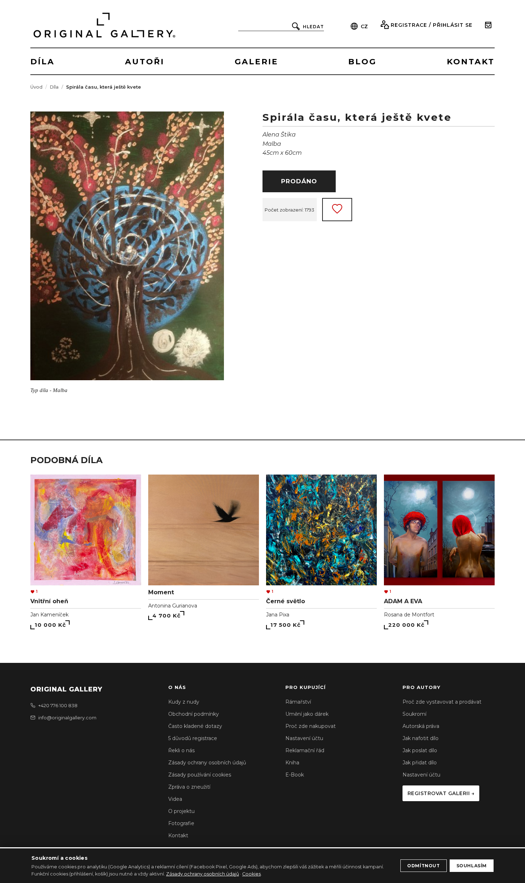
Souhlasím (471, 865)
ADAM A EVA (403, 601)
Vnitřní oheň (49, 601)
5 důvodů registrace (192, 738)
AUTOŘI (144, 61)
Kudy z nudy (183, 702)
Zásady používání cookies (199, 775)
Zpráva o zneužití (189, 787)
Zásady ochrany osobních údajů (207, 762)
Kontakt (178, 835)
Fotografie (181, 823)
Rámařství (298, 702)
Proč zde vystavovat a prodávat (441, 702)
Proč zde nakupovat (310, 726)
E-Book (294, 775)
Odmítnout (423, 865)
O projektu (181, 811)
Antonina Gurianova (172, 605)
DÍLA (42, 61)
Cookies (251, 874)
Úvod (36, 87)
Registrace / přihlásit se (431, 25)
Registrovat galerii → (441, 793)
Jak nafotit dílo (420, 738)
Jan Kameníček (49, 614)
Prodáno (299, 181)
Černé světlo (285, 601)
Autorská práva (420, 726)
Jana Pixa (277, 614)
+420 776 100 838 (58, 705)
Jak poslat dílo (419, 750)
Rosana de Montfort (409, 614)
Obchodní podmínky (193, 714)
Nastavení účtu (304, 738)
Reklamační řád (304, 750)
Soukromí (414, 714)
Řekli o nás (181, 750)
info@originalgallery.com (67, 717)
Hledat (313, 26)
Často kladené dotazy (195, 726)
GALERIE (256, 61)
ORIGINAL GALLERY (66, 689)
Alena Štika (279, 134)
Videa (175, 799)
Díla (54, 87)
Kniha (292, 762)
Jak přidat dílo (419, 762)
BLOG (362, 61)
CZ (364, 26)
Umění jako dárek (307, 714)
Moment (161, 592)
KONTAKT (471, 61)
